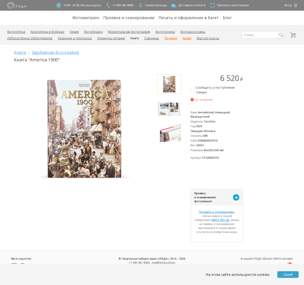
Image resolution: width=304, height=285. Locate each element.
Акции (186, 38)
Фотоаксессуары (192, 32)
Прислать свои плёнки (233, 5)
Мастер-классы (208, 38)
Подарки (170, 38)
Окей (288, 274)
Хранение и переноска (75, 38)
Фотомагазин (85, 17)
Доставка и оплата (191, 5)
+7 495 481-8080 (123, 5)
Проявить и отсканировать (217, 212)
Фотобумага (93, 32)
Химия (74, 32)
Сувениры (151, 38)
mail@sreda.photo (163, 263)
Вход (288, 5)
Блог (227, 17)
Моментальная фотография (129, 32)
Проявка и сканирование (128, 17)
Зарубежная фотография (55, 52)
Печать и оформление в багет (188, 17)
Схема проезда (156, 5)
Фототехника (165, 32)
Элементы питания (111, 38)
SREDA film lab (220, 220)
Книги (134, 38)
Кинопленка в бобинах (47, 32)
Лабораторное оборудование (30, 38)
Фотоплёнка (16, 32)
